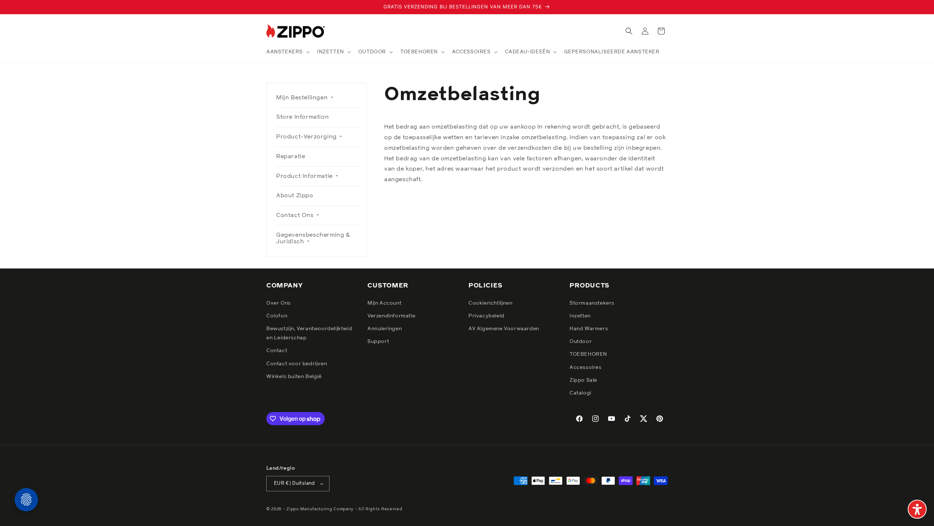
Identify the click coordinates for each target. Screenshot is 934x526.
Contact (276, 350)
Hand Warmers (589, 328)
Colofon (276, 316)
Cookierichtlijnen (490, 303)
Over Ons (278, 303)
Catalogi (580, 393)
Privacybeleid (486, 316)
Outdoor (581, 341)
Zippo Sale (583, 380)
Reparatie (290, 156)
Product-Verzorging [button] (307, 137)
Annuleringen (384, 328)
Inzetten (580, 316)
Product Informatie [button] (305, 176)
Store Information (302, 117)
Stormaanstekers (592, 303)
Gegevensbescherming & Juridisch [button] (313, 238)
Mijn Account (384, 303)
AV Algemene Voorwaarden (503, 328)
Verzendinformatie (391, 316)
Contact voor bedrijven (296, 363)
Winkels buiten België (294, 376)
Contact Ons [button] (295, 215)
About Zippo (294, 195)
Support (378, 341)
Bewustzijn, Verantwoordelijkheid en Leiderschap (309, 333)
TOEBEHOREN (588, 354)
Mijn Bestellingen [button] (302, 97)
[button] (287, 52)
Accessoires (586, 367)
